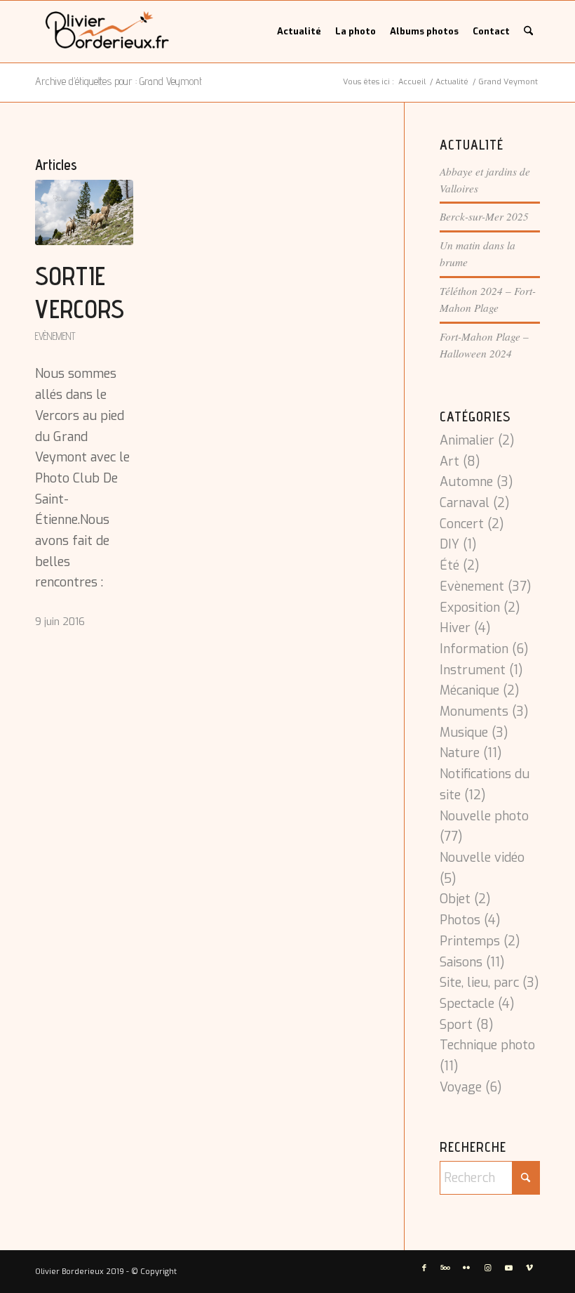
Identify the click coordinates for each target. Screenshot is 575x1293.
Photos (460, 920)
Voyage (461, 1087)
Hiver (455, 627)
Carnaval (464, 502)
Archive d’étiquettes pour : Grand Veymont (118, 81)
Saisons (461, 962)
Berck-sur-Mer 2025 (484, 216)
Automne (466, 481)
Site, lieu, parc (479, 982)
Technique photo (487, 1045)
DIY (449, 544)
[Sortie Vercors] (84, 212)
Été (449, 565)
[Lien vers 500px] (445, 1268)
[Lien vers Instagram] (487, 1268)
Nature (460, 752)
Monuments (474, 711)
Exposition (470, 607)
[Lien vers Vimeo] (529, 1268)
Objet (455, 899)
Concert (462, 524)
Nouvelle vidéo (482, 857)
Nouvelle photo (484, 816)
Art (449, 461)
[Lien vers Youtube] (508, 1268)
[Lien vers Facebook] (424, 1268)
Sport (456, 1024)
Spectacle (467, 1003)
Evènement (55, 336)
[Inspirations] (107, 32)
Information (474, 649)
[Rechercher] (528, 32)
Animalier (467, 440)
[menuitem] (299, 32)
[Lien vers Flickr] (466, 1268)
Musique (464, 732)
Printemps (470, 941)
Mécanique (469, 690)
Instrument (473, 670)
